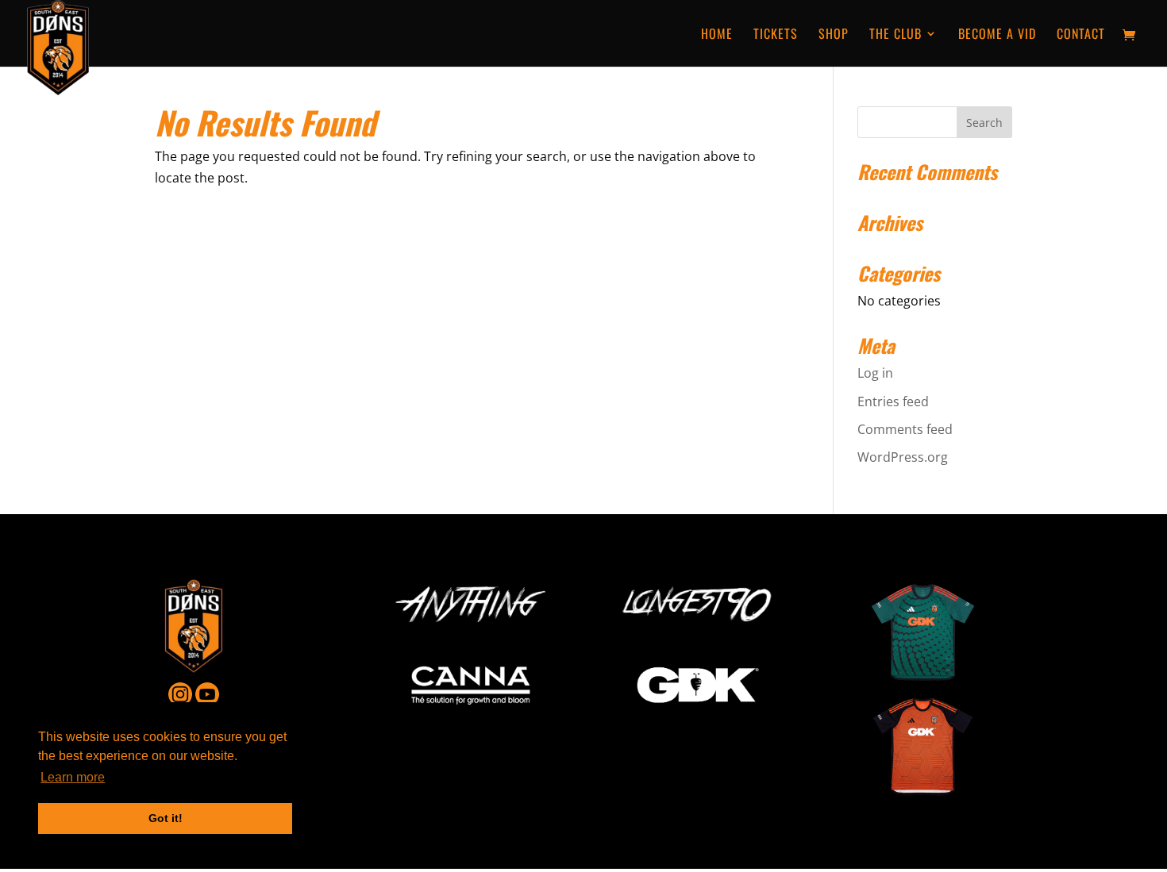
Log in (875, 373)
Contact (1081, 35)
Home (717, 35)
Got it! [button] (165, 818)
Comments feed (905, 429)
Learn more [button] (72, 777)
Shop (833, 35)
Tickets (775, 35)
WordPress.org (902, 457)
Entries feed (893, 401)
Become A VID (997, 35)
